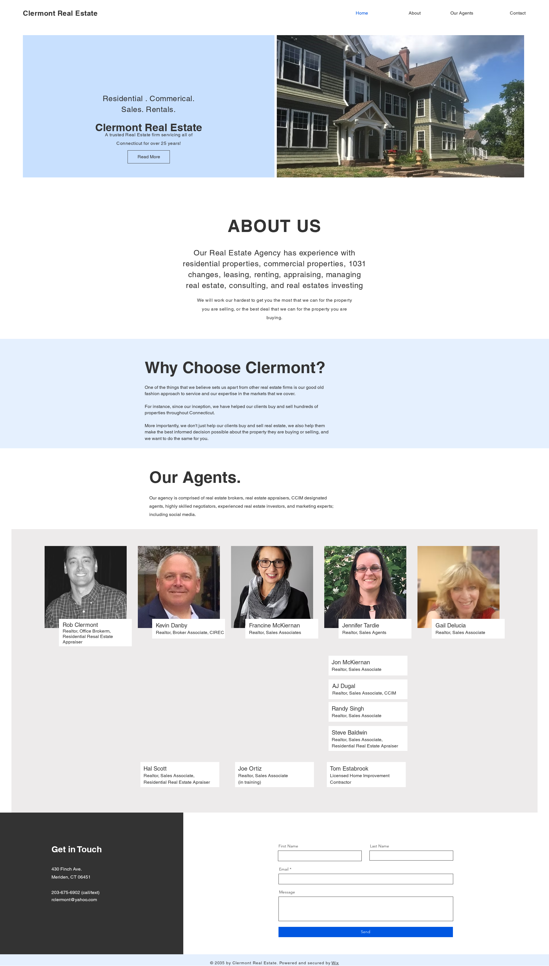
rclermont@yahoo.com (74, 899)
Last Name (379, 846)
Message (287, 892)
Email (284, 869)
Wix (335, 963)
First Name (288, 846)
